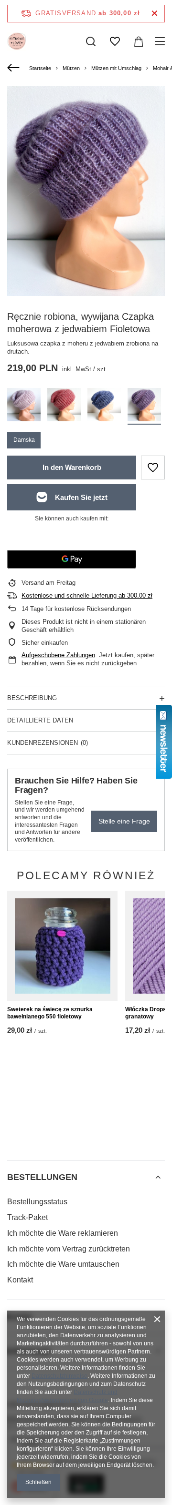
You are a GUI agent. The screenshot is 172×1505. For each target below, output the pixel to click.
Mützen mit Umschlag (116, 68)
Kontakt (20, 1280)
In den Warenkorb (72, 467)
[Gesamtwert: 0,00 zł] (138, 41)
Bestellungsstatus (37, 1202)
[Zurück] (14, 68)
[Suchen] (91, 41)
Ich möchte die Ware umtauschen (63, 1264)
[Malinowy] (64, 406)
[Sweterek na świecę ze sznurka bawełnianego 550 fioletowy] (62, 946)
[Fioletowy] (144, 406)
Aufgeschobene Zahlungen (58, 655)
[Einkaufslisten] (115, 41)
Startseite (40, 68)
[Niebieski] (104, 406)
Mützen (71, 68)
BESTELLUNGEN (42, 1177)
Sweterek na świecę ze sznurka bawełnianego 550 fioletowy (50, 1013)
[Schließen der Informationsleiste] (154, 13)
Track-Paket (27, 1217)
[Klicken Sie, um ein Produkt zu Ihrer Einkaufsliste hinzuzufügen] (153, 467)
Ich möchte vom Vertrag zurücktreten (68, 1249)
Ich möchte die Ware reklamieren (62, 1233)
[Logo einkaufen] (16, 41)
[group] (86, 191)
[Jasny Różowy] (24, 406)
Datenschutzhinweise (59, 1376)
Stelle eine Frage (124, 821)
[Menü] (161, 41)
